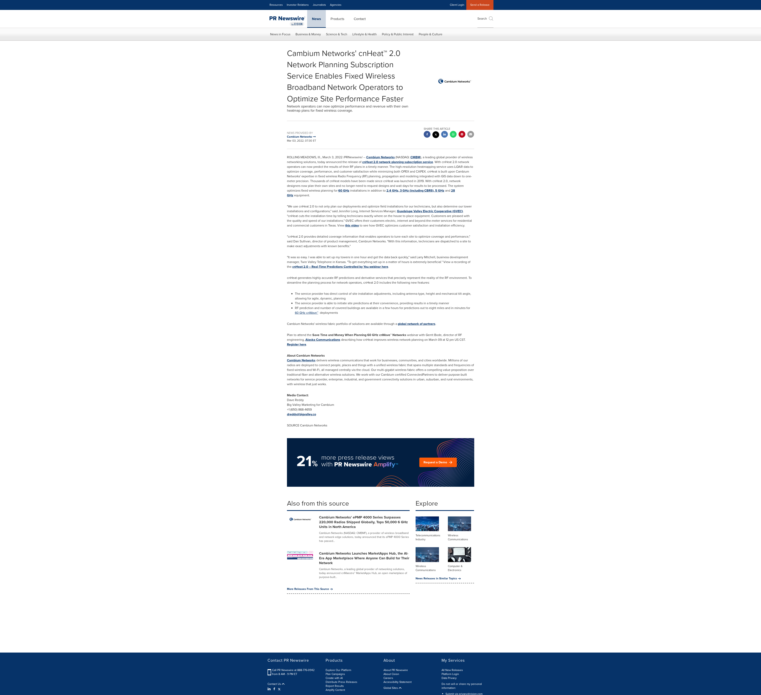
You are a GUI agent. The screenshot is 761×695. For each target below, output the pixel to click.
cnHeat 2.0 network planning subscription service (397, 162)
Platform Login (450, 674)
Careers (388, 678)
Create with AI (334, 678)
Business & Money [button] (308, 34)
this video (352, 225)
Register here (296, 344)
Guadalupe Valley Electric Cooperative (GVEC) (430, 211)
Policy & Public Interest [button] (398, 34)
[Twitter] (279, 689)
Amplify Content (335, 690)
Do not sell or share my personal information (462, 686)
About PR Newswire (395, 670)
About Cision (391, 674)
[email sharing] (470, 135)
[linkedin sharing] (444, 135)
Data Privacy (449, 678)
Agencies (335, 5)
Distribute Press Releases (341, 682)
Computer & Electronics (455, 568)
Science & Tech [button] (336, 34)
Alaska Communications (322, 339)
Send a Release (479, 5)
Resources (276, 5)
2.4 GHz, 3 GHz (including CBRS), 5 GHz (415, 190)
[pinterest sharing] (462, 135)
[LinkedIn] (270, 689)
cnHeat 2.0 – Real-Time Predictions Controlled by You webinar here (340, 266)
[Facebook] (274, 689)
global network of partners (416, 324)
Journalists (319, 5)
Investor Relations (298, 5)
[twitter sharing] (435, 135)
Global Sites (391, 688)
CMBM (415, 157)
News (316, 18)
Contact (360, 18)
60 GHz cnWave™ (306, 312)
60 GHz (343, 190)
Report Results (335, 686)
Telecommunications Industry (428, 537)
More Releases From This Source (308, 589)
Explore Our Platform (338, 670)
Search (482, 18)
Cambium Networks (380, 157)
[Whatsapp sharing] (453, 135)
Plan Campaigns (335, 674)
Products (337, 18)
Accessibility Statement (397, 682)
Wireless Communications (458, 537)
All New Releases (452, 670)
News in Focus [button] (280, 34)
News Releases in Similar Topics (436, 579)
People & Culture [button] (430, 34)
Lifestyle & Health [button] (364, 34)
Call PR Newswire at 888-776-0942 (293, 670)
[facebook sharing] (427, 135)
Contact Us (275, 684)
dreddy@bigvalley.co (301, 414)
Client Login (457, 5)
